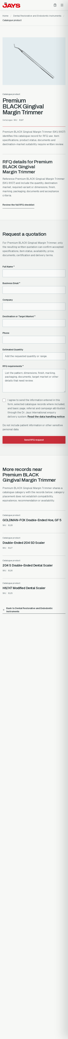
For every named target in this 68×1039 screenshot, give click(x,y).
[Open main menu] (62, 5)
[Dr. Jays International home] (11, 5)
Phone (6, 333)
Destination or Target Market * (19, 316)
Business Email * (11, 283)
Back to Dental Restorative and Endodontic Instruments (29, 610)
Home (5, 15)
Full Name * (9, 266)
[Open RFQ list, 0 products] (55, 5)
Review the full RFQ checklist (18, 204)
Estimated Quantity (13, 349)
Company (8, 299)
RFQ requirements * (13, 366)
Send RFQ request (34, 439)
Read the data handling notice (46, 416)
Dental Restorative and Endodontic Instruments (37, 15)
